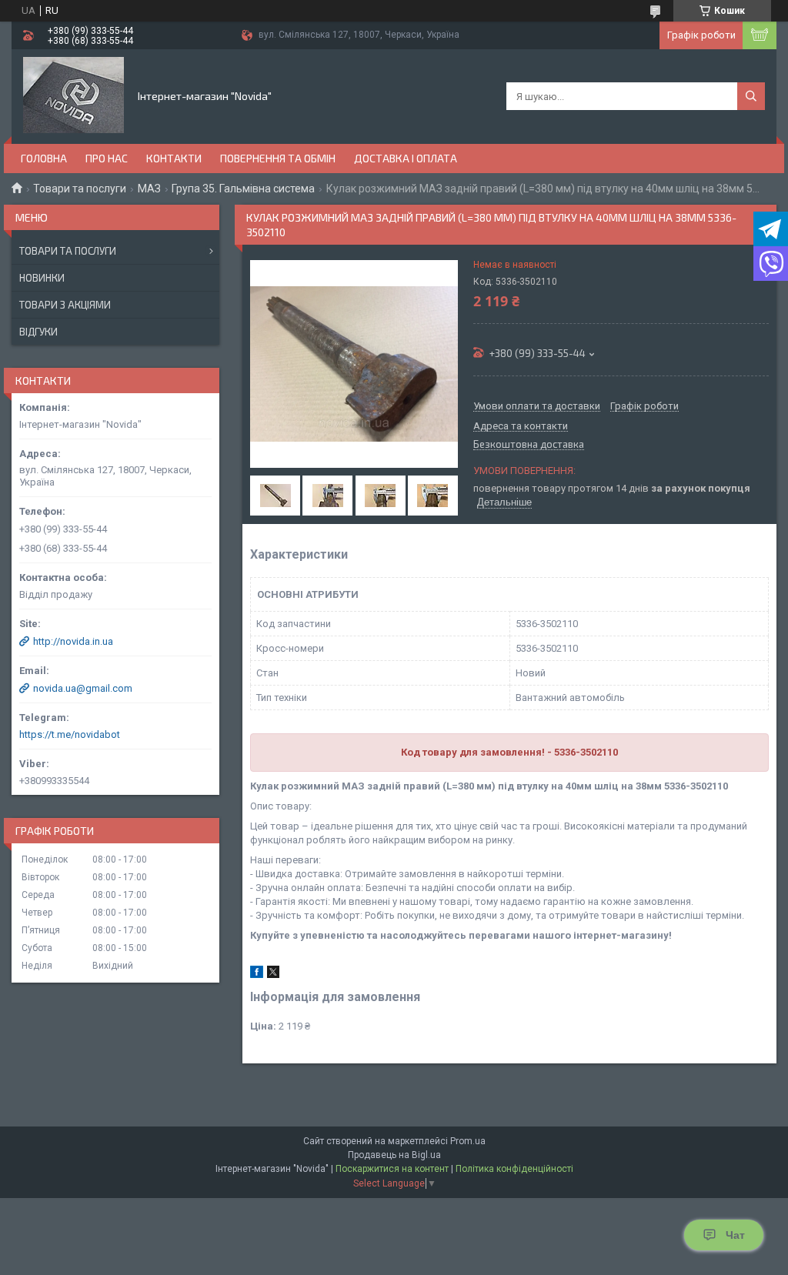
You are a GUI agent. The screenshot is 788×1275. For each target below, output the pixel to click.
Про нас (106, 158)
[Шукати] (751, 96)
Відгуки (38, 331)
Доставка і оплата (405, 158)
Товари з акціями (65, 305)
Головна (44, 158)
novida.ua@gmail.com (82, 688)
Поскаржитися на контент (392, 1168)
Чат (735, 1235)
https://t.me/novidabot (69, 734)
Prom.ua (468, 1141)
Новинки (42, 278)
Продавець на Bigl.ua (394, 1155)
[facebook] (256, 974)
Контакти (174, 158)
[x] (273, 974)
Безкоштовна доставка (528, 444)
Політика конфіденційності (514, 1168)
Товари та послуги (79, 188)
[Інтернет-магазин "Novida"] (73, 95)
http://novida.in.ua (73, 641)
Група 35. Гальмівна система (243, 188)
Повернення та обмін (278, 158)
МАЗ (149, 188)
